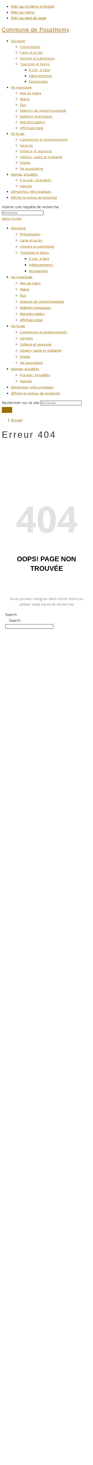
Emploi (25, 356)
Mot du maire (30, 283)
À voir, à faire (39, 258)
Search (11, 614)
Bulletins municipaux (35, 307)
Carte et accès (31, 240)
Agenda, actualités (25, 368)
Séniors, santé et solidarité (41, 350)
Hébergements (41, 264)
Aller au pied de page (28, 17)
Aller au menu (22, 12)
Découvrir (18, 228)
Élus (23, 295)
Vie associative (31, 362)
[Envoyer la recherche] (7, 410)
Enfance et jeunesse (35, 344)
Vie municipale (22, 277)
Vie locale (18, 326)
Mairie (24, 289)
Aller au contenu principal (32, 6)
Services (26, 338)
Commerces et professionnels (43, 332)
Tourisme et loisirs (34, 252)
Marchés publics (32, 313)
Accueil (16, 420)
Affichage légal (31, 319)
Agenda (26, 381)
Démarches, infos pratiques (32, 387)
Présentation (30, 234)
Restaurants (38, 271)
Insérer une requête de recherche (30, 206)
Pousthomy (36, 30)
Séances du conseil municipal (42, 301)
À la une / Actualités (35, 375)
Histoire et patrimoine (37, 246)
